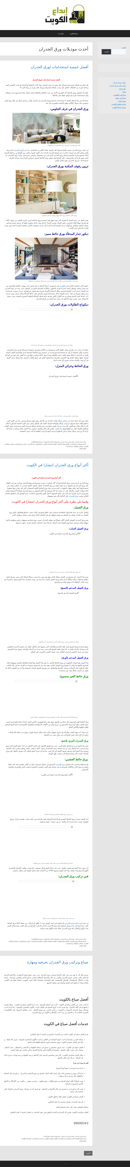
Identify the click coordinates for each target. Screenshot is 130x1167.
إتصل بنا (60, 34)
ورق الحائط (71, 746)
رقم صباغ (57, 442)
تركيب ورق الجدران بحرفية (19, 444)
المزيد (88, 1153)
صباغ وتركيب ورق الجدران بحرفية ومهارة (57, 962)
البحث (123, 48)
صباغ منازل (46, 442)
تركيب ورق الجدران (38, 1138)
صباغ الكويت (74, 34)
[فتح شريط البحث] (53, 33)
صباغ (52, 442)
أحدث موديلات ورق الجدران (78, 444)
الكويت (62, 286)
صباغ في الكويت (26, 1138)
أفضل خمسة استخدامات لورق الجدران (59, 67)
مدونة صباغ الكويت (37, 442)
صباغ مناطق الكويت (119, 104)
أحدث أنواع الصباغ (81, 1138)
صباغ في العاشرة (120, 95)
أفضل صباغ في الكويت (49, 444)
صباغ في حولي (120, 98)
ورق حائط (84, 294)
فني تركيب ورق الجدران (73, 923)
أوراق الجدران (19, 150)
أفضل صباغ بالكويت (63, 444)
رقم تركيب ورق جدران (67, 442)
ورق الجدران (73, 496)
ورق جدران (61, 426)
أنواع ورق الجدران (36, 941)
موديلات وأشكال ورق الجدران (74, 446)
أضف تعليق (82, 448)
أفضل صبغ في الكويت (51, 1138)
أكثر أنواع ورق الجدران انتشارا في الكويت (57, 465)
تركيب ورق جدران (80, 442)
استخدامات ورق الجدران (35, 444)
